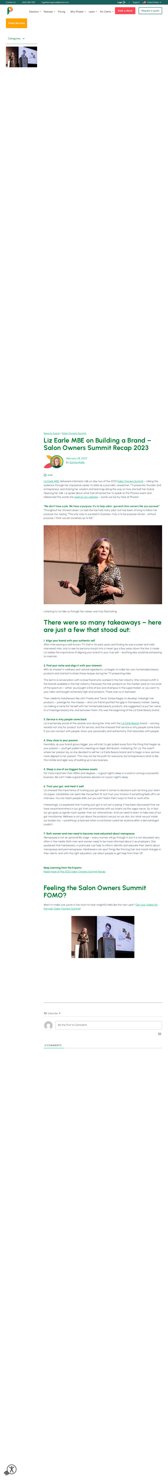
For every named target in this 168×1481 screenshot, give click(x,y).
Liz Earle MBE (51, 481)
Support (136, 2)
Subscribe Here (16, 23)
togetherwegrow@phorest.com (55, 2)
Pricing (61, 11)
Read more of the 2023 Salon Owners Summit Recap (74, 871)
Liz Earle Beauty (130, 723)
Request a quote (150, 10)
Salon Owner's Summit (74, 433)
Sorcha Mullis (76, 462)
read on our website (86, 497)
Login (119, 2)
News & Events (52, 433)
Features (48, 11)
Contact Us (11, 2)
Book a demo (125, 10)
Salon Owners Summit (130, 481)
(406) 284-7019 (28, 2)
